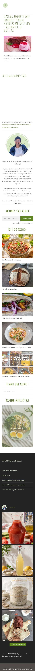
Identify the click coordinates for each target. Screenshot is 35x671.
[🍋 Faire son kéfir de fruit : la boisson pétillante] (17, 560)
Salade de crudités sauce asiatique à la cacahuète (16, 347)
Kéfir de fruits (6, 475)
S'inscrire (27, 218)
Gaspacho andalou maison (10, 471)
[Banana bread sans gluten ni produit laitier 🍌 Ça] (17, 625)
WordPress (28, 666)
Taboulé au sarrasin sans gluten (11, 260)
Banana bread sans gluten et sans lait (13, 490)
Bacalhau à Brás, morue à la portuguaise (13, 485)
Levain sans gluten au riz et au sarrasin (13, 480)
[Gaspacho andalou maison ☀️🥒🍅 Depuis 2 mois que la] (17, 528)
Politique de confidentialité (23, 669)
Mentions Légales (8, 669)
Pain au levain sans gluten (9, 289)
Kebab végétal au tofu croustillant (12, 318)
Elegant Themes (13, 666)
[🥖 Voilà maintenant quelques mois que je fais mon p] (17, 593)
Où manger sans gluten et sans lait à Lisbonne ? (16, 376)
